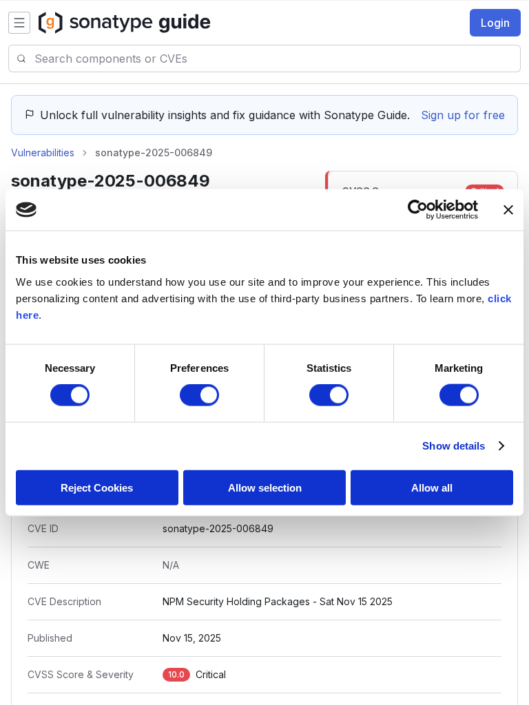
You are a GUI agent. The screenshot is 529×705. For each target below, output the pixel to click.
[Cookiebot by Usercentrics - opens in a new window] (417, 210)
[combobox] (277, 58)
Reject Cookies (97, 487)
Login (495, 23)
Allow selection (265, 487)
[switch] (199, 395)
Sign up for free (463, 115)
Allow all (432, 487)
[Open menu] (19, 23)
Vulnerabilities (42, 152)
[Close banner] (508, 210)
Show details (453, 446)
